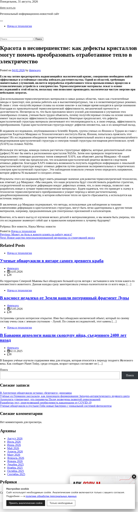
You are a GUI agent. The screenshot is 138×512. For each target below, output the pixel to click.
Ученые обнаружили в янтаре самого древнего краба (52, 260)
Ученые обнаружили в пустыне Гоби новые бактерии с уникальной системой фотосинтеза (56, 405)
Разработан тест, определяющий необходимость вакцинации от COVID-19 (45, 402)
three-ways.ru (7, 7)
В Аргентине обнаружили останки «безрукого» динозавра (36, 392)
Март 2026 (13, 454)
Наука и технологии (19, 26)
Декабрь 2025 (15, 464)
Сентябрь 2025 (16, 474)
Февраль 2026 (15, 458)
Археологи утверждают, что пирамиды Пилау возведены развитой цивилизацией (50, 399)
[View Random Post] (1, 32)
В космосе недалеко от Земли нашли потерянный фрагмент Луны (64, 298)
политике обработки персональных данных (51, 496)
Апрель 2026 (15, 451)
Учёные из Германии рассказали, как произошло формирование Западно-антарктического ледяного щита (65, 396)
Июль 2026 (14, 441)
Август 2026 (14, 438)
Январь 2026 (15, 461)
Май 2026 (13, 448)
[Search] (1, 35)
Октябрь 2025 (15, 470)
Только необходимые (61, 503)
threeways (35, 70)
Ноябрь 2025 (15, 467)
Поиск (4, 369)
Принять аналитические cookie (25, 503)
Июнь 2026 (14, 445)
